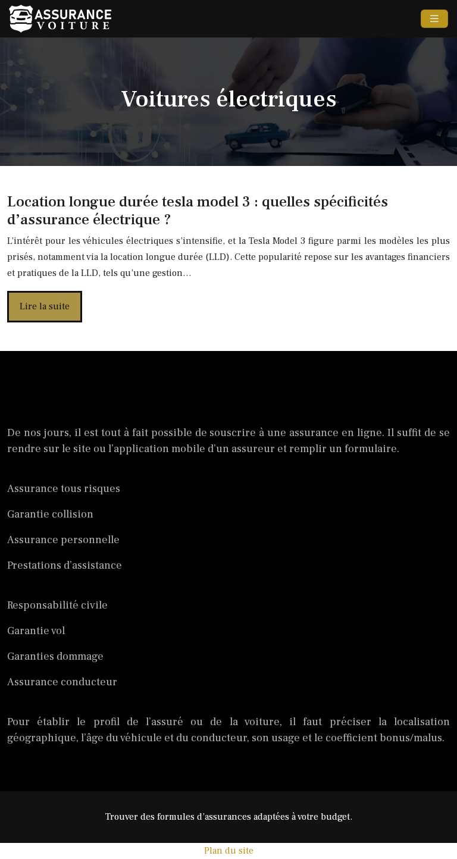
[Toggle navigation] (434, 19)
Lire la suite (45, 306)
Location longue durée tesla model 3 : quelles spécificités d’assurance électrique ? (197, 210)
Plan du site (228, 851)
